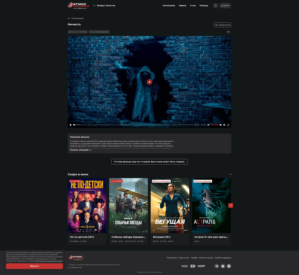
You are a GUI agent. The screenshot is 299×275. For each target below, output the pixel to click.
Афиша (182, 5)
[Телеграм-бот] (223, 266)
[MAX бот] (229, 266)
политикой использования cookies (48, 261)
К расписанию (77, 18)
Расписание (169, 5)
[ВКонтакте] (216, 266)
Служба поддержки (223, 258)
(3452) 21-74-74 (76, 267)
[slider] (133, 125)
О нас (193, 5)
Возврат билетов (106, 5)
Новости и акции (206, 258)
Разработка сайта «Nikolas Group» (149, 272)
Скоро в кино (184, 258)
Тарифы (194, 258)
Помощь (204, 5)
